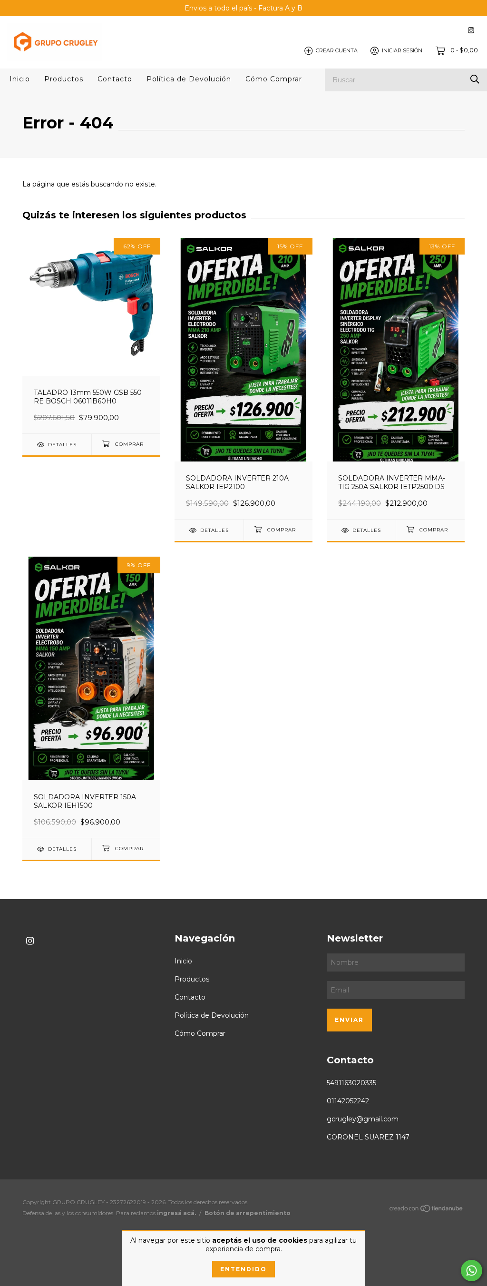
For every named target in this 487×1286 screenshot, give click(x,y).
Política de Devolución (188, 79)
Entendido (243, 1269)
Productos (63, 79)
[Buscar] (475, 79)
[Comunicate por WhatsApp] (471, 1270)
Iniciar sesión (402, 50)
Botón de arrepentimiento (248, 1213)
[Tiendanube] (427, 1210)
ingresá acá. (176, 1213)
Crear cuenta (337, 50)
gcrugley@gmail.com (363, 1119)
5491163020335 (351, 1083)
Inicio (20, 79)
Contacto (114, 79)
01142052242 (348, 1101)
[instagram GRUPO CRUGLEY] (471, 30)
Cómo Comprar (273, 79)
